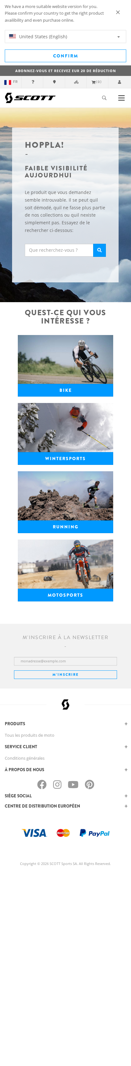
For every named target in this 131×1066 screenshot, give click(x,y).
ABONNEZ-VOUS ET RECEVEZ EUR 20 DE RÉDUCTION (65, 70)
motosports (65, 595)
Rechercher (99, 250)
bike (65, 390)
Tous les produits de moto (29, 735)
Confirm (65, 56)
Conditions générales (25, 758)
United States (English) (42, 37)
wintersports (65, 458)
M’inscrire (65, 674)
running (66, 527)
